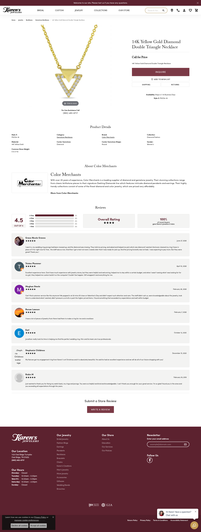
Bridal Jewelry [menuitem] (62, 439)
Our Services (107, 446)
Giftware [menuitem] (60, 481)
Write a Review (100, 409)
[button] (184, 10)
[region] (70, 66)
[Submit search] (164, 10)
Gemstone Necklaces (42, 20)
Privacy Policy (145, 520)
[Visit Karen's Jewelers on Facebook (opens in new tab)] (149, 460)
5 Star (32, 215)
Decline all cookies (19, 525)
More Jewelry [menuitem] (62, 473)
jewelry (20, 20)
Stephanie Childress (35, 350)
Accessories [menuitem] (62, 477)
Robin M (29, 374)
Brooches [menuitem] (61, 489)
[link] (172, 10)
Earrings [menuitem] (60, 446)
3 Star (32, 221)
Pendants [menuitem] (61, 450)
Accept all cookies (38, 525)
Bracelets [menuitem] (61, 458)
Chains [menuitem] (59, 462)
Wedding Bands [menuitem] (63, 485)
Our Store (124, 10)
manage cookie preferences (26, 520)
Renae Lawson (32, 309)
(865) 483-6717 (70, 113)
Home (13, 20)
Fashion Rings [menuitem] (62, 443)
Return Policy (132, 520)
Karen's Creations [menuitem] (64, 466)
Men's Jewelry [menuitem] (63, 469)
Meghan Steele (32, 286)
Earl (27, 329)
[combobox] (153, 10)
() (76, 215)
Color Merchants (108, 137)
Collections (100, 10)
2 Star (32, 224)
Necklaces (29, 20)
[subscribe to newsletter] (185, 444)
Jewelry (79, 10)
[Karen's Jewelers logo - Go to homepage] (12, 10)
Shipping (146, 84)
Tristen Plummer (33, 263)
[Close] (197, 3)
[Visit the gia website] (106, 505)
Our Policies (107, 450)
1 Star (32, 226)
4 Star (32, 218)
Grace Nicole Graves (35, 237)
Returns (175, 84)
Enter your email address (158, 438)
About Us (105, 439)
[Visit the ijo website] (94, 505)
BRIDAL (40, 10)
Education (106, 443)
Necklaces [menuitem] (61, 454)
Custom (59, 10)
